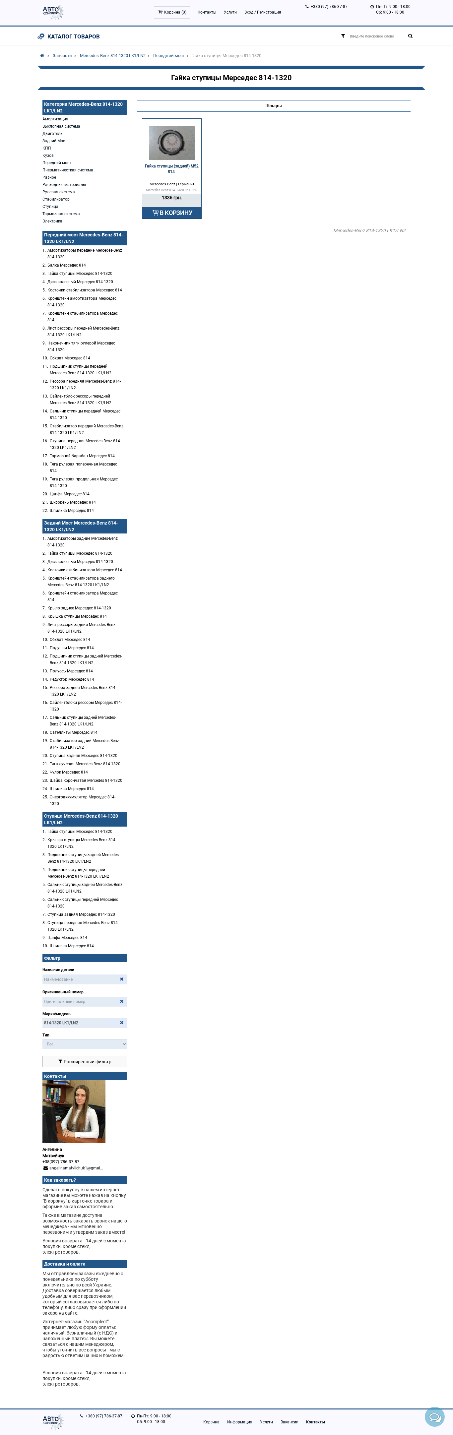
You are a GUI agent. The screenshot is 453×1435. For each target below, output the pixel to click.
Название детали (58, 969)
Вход (248, 12)
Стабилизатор (56, 199)
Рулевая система (58, 192)
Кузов (48, 155)
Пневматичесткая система (67, 170)
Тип (45, 1035)
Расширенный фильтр (87, 1061)
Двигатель (52, 133)
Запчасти (62, 55)
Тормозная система (61, 214)
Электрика (52, 221)
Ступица (50, 206)
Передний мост (169, 55)
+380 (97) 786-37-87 (329, 6)
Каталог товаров (73, 36)
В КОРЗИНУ (176, 212)
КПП (46, 148)
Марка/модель (56, 1014)
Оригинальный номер (63, 992)
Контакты (207, 12)
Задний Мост (54, 141)
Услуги (230, 12)
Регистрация (269, 12)
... (111, 1023)
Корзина (211, 1422)
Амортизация (55, 119)
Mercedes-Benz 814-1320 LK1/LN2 (113, 55)
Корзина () (175, 12)
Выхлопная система (61, 126)
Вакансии (289, 1422)
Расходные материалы (64, 184)
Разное (49, 177)
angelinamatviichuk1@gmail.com (79, 1168)
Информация (239, 1422)
